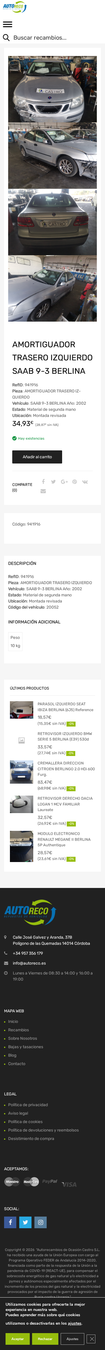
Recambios (18, 1030)
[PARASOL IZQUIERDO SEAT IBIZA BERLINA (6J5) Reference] (21, 710)
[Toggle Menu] (7, 26)
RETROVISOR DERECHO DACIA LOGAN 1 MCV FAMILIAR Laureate (65, 804)
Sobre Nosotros (22, 1038)
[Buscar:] (48, 38)
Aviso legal (18, 1113)
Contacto (16, 1063)
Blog (12, 1055)
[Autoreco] (29, 7)
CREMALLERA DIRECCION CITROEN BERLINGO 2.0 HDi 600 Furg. (66, 769)
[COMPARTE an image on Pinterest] (74, 482)
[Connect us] (10, 1222)
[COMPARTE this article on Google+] (63, 482)
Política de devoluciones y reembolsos (43, 1130)
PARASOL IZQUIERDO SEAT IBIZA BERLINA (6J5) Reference (65, 707)
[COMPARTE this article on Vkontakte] (84, 482)
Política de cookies (25, 1121)
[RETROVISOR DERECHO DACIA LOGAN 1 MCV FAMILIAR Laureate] (21, 804)
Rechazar (45, 1339)
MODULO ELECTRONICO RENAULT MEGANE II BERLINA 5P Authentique (64, 839)
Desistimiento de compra (31, 1138)
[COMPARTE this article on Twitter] (53, 482)
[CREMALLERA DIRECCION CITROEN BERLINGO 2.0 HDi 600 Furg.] (21, 772)
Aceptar (17, 1339)
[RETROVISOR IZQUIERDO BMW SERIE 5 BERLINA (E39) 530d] (21, 740)
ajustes (74, 1323)
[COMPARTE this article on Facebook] (42, 482)
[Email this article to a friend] (42, 491)
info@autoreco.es (29, 963)
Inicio (13, 1021)
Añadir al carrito (37, 456)
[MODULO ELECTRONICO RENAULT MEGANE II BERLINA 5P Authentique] (21, 846)
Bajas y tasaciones (25, 1046)
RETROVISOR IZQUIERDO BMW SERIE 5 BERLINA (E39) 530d (65, 737)
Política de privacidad (28, 1104)
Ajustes (72, 1339)
